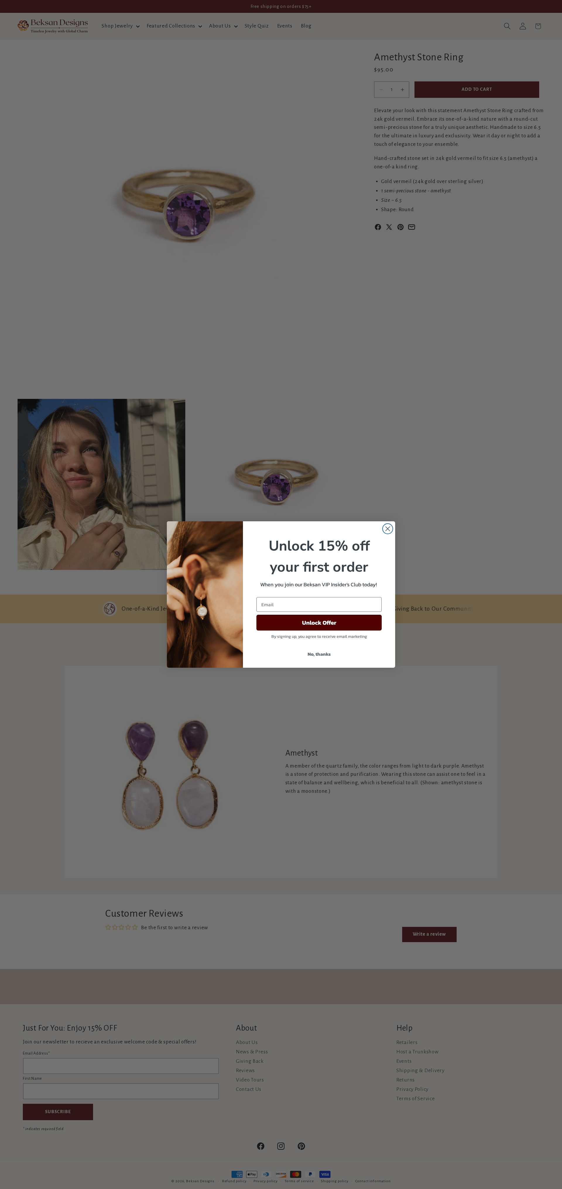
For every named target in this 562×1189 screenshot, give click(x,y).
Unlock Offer (319, 622)
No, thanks (319, 653)
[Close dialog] (388, 529)
